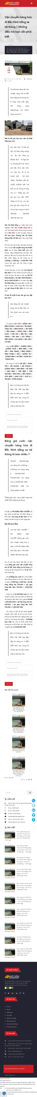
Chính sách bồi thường (12, 1024)
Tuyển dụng (9, 1012)
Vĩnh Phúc (8, 1084)
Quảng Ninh (27, 1082)
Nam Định (22, 1084)
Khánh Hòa (18, 1090)
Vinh (1, 1088)
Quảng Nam (29, 1088)
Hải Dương (15, 1082)
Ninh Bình (17, 1084)
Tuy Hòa (13, 1092)
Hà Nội (2, 1082)
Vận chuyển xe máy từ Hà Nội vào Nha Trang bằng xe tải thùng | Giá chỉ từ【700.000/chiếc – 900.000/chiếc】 (18, 887)
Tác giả (8, 1006)
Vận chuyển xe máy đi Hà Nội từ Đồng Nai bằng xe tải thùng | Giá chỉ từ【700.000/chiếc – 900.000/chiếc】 (18, 927)
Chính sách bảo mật (12, 1027)
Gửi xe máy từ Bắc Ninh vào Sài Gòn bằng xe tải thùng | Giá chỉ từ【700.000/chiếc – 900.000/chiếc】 (18, 874)
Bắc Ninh (12, 233)
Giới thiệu (7, 1078)
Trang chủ (2, 1078)
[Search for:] (18, 791)
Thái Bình (27, 1084)
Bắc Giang (32, 1082)
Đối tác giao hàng (11, 1021)
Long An (12, 1094)
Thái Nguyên (3, 1084)
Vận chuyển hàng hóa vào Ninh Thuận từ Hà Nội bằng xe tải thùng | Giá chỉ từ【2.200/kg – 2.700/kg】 (18, 836)
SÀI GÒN (17, 324)
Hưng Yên (10, 1082)
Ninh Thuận (24, 1092)
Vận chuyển (15, 48)
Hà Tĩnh (6, 1088)
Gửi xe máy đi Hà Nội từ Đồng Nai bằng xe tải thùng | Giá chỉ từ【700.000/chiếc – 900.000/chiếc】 (18, 913)
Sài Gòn (8, 1094)
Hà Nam (13, 1084)
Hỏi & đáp (9, 1015)
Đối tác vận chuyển (11, 1018)
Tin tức (1, 1096)
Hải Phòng (21, 1082)
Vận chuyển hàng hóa (5, 1080)
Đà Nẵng (23, 1088)
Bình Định (8, 1090)
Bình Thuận (29, 1092)
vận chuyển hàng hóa (22, 228)
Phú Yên (13, 1090)
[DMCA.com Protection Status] (9, 989)
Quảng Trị (16, 1088)
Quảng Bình (11, 1088)
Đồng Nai (34, 1092)
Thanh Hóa (32, 1084)
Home (7, 48)
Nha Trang (18, 1092)
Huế (20, 1088)
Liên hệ (8, 1009)
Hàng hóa (22, 48)
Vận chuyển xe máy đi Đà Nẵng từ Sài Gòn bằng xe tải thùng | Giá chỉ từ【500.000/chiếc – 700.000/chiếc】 (18, 953)
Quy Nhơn (9, 1092)
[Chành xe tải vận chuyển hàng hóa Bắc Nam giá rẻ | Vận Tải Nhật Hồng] (12, 2)
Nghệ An (2, 1086)
